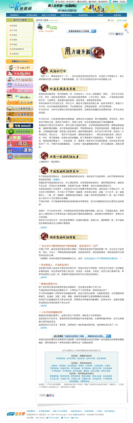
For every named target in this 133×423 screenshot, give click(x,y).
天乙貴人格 (54, 378)
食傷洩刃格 (64, 368)
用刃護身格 (86, 368)
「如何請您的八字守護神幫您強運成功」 (101, 258)
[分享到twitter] (122, 33)
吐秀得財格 (60, 358)
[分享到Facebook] (117, 33)
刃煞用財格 (54, 368)
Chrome (66, 417)
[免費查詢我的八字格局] (81, 31)
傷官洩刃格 (96, 368)
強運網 (75, 414)
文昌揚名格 (96, 378)
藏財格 (86, 370)
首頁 (112, 20)
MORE (44, 227)
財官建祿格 (72, 365)
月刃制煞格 (56, 370)
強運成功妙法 (66, 15)
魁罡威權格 (74, 381)
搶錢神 (56, 179)
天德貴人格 (64, 378)
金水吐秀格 (71, 358)
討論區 (100, 15)
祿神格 (81, 365)
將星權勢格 (54, 376)
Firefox (76, 417)
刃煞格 (107, 365)
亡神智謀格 (107, 378)
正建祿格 (62, 365)
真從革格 (81, 358)
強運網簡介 (14, 15)
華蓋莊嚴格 (86, 376)
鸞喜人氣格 (96, 376)
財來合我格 (105, 370)
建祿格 (54, 365)
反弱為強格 (77, 370)
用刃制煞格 (75, 368)
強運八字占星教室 (49, 15)
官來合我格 (95, 370)
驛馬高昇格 (64, 376)
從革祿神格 (101, 358)
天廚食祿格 (98, 365)
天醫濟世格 (84, 381)
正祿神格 (88, 365)
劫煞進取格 (107, 376)
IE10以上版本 (53, 417)
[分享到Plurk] (119, 33)
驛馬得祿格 (75, 376)
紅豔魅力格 (86, 378)
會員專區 (117, 15)
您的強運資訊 (110, 411)
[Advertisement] (19, 201)
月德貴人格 (75, 378)
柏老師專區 (83, 15)
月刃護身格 (66, 370)
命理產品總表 (31, 15)
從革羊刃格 (90, 358)
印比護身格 (107, 368)
